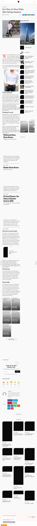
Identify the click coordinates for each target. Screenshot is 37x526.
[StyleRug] (18, 1)
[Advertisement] (11, 47)
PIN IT (12, 177)
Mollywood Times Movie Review (9, 136)
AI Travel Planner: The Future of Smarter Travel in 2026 (11, 198)
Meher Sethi (7, 14)
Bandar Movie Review (11, 167)
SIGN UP (17, 371)
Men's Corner (11, 250)
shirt (16, 114)
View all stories (11, 339)
